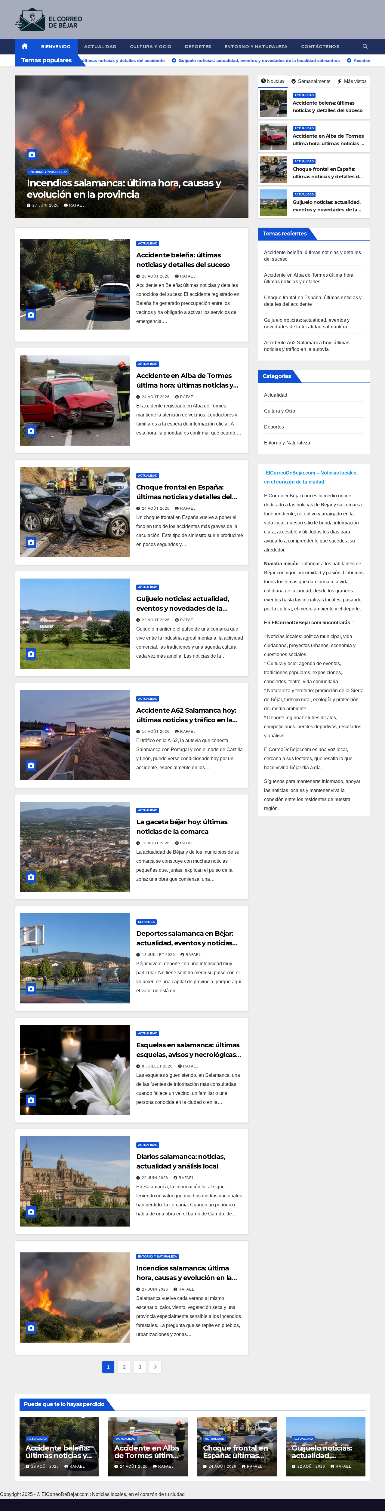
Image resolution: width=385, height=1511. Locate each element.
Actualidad (100, 46)
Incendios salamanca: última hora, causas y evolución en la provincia (184, 1277)
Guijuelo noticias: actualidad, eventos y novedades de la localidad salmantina (327, 209)
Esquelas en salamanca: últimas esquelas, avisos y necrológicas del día (187, 1054)
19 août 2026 (156, 731)
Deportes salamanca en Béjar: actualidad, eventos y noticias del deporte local (184, 943)
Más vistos (355, 81)
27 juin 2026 (155, 1289)
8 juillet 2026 (158, 1066)
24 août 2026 (156, 397)
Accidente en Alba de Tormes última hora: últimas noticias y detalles (328, 143)
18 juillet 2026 (159, 955)
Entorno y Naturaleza (256, 46)
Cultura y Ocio (151, 46)
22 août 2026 (156, 620)
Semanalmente (314, 81)
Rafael (85, 205)
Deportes (198, 46)
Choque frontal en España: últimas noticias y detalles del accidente (328, 176)
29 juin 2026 (155, 1178)
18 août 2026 (156, 843)
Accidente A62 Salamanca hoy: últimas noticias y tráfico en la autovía (186, 720)
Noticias (276, 81)
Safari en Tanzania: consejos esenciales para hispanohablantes (126, 188)
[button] (365, 46)
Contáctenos (320, 46)
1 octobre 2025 (50, 205)
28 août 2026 (156, 276)
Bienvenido (56, 46)
